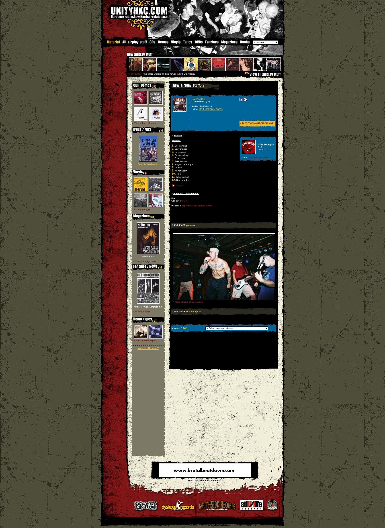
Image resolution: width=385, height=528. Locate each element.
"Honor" (180, 185)
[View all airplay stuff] (264, 75)
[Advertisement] (223, 365)
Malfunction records (211, 109)
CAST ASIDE (198, 99)
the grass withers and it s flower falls (162, 74)
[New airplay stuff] (124, 56)
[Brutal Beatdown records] (205, 476)
